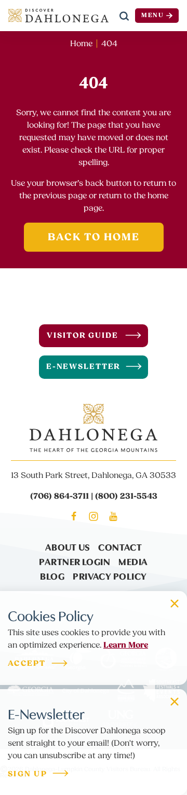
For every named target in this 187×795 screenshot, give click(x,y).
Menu (152, 15)
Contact (120, 546)
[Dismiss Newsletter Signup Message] (174, 701)
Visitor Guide (82, 335)
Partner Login (74, 561)
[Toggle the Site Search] (124, 15)
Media (133, 561)
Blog (52, 575)
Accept (27, 664)
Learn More (125, 645)
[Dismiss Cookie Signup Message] (174, 603)
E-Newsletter (83, 367)
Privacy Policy (109, 575)
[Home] (58, 15)
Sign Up (27, 774)
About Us (67, 546)
